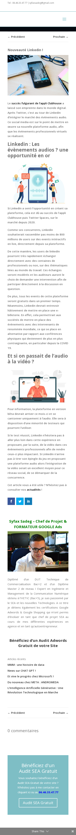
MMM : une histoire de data (26, 664)
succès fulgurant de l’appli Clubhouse (36, 103)
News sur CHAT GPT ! (22, 670)
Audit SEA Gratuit (38, 802)
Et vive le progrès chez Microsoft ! (31, 676)
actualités (34, 489)
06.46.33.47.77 (48, 792)
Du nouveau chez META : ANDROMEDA (33, 682)
